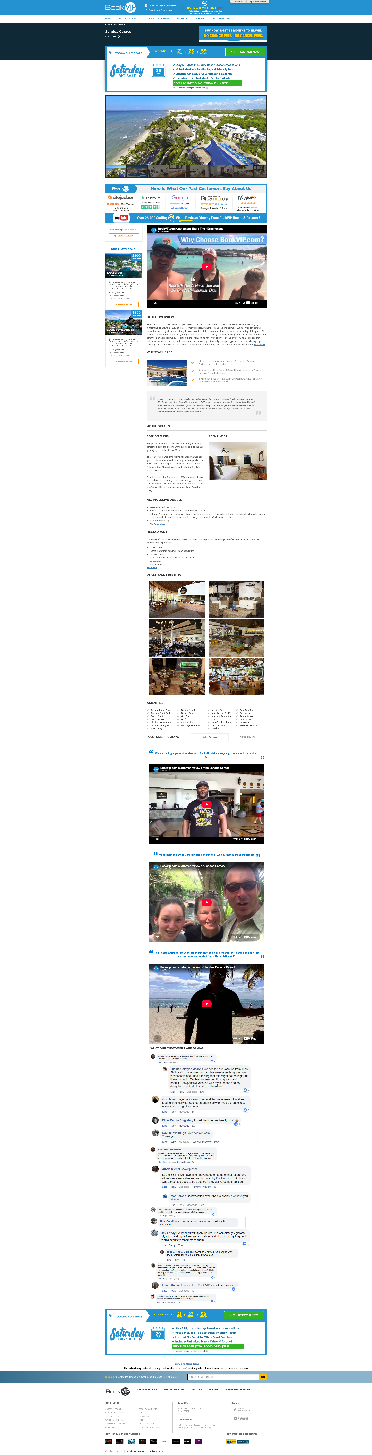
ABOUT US (182, 18)
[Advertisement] (294, 102)
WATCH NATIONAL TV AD (115, 1420)
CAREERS (142, 1420)
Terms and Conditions (186, 1364)
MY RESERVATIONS (112, 1427)
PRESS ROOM (144, 1416)
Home (107, 25)
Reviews (199, 18)
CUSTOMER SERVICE (113, 1409)
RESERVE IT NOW (248, 51)
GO (263, 1377)
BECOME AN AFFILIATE (148, 1409)
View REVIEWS (126, 235)
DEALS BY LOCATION (158, 18)
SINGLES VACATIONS (147, 1423)
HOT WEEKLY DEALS (129, 18)
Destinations (118, 25)
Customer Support (223, 18)
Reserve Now (124, 304)
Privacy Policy (156, 1451)
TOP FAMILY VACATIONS (115, 1423)
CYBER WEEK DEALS (147, 1389)
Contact (235, 1403)
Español (239, 1)
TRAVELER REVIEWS (112, 1416)
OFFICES (142, 1412)
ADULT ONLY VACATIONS (149, 1427)
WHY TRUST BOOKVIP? (114, 1412)
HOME (108, 18)
